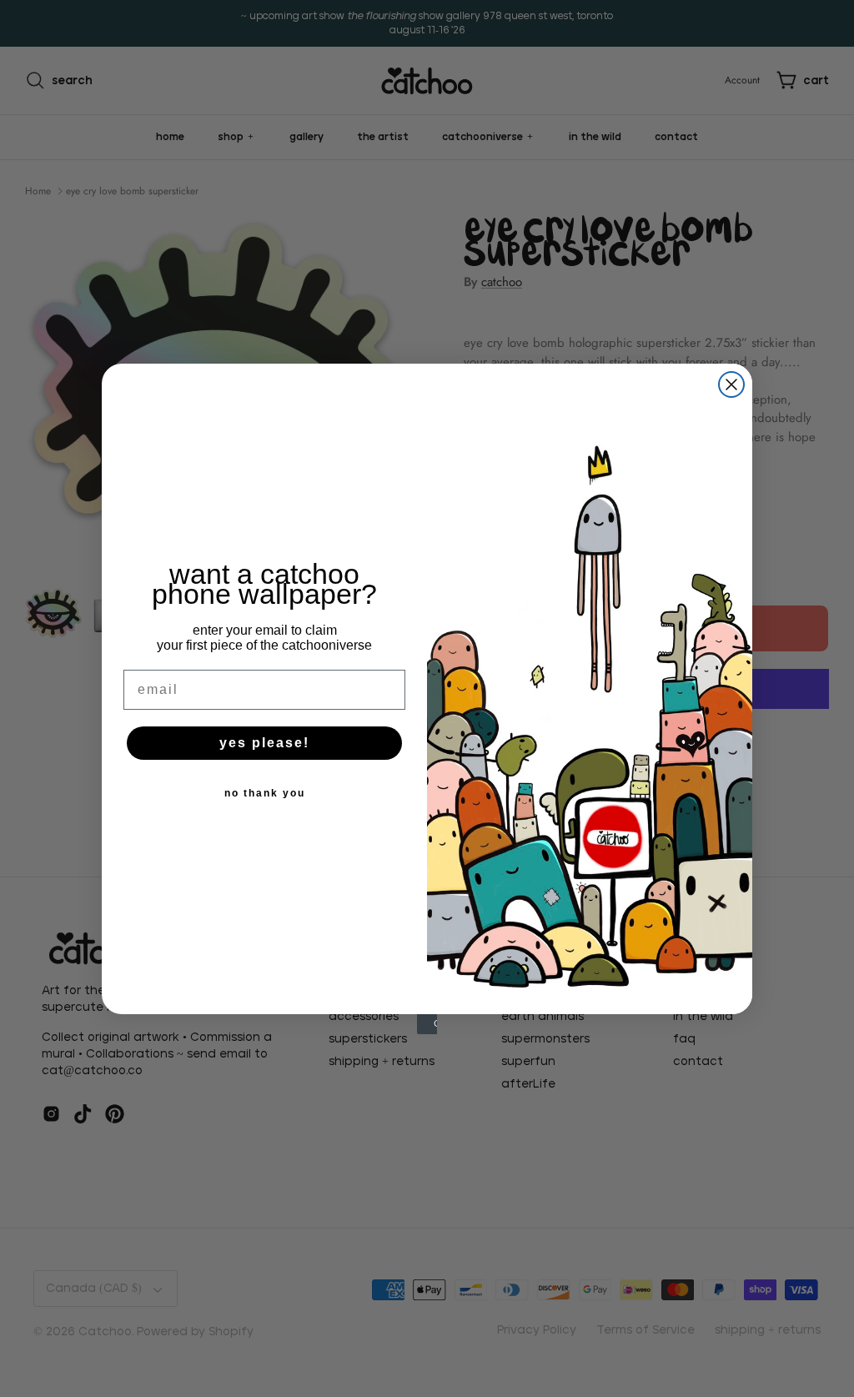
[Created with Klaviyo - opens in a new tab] (427, 1024)
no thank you (264, 793)
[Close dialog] (731, 384)
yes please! (264, 743)
